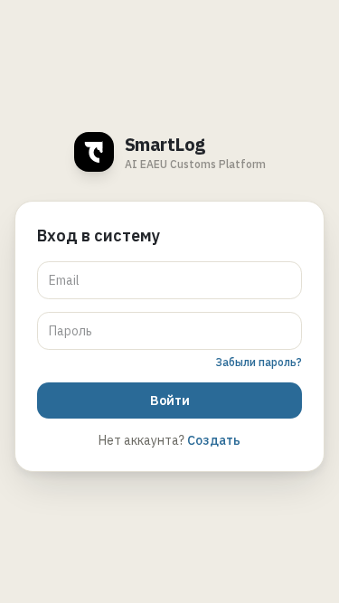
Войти (170, 400)
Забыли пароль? (258, 362)
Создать (213, 440)
